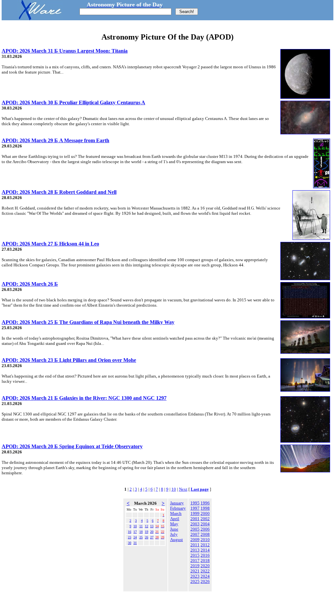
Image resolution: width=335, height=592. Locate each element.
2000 (205, 513)
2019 (195, 565)
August (176, 539)
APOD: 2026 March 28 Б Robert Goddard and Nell (59, 192)
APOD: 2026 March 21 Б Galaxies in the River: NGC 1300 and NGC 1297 (84, 398)
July (174, 534)
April (174, 518)
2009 (195, 539)
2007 (195, 534)
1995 (195, 502)
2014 (205, 550)
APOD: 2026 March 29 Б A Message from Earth (55, 140)
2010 (205, 539)
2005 (195, 529)
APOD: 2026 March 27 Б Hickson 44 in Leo (50, 243)
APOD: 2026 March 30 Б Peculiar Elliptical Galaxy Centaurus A (73, 102)
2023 (195, 576)
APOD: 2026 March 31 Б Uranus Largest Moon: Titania (65, 51)
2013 (195, 550)
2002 (205, 518)
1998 (205, 508)
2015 (195, 555)
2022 (205, 570)
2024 (205, 576)
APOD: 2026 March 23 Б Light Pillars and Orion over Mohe (69, 360)
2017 (195, 560)
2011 (195, 544)
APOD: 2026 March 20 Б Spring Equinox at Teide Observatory (72, 446)
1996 (205, 502)
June (174, 529)
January (177, 502)
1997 (195, 508)
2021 (195, 570)
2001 (195, 518)
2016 (205, 555)
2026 (205, 581)
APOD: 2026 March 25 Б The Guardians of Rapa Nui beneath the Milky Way (88, 322)
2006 (205, 529)
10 (173, 489)
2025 (195, 581)
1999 (195, 513)
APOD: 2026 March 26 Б (30, 284)
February (178, 508)
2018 (205, 560)
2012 (205, 544)
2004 (205, 523)
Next (183, 489)
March (176, 513)
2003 (195, 523)
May (174, 523)
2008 (205, 534)
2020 (205, 565)
